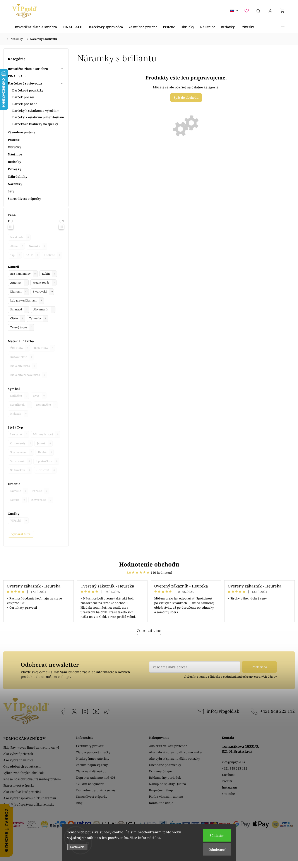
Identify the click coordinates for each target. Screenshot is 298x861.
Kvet (39, 396)
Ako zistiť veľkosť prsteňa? (22, 792)
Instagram (85, 711)
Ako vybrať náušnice (18, 760)
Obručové (45, 470)
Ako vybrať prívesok (18, 754)
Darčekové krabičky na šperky (35, 124)
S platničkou (47, 461)
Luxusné (18, 434)
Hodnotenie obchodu (149, 564)
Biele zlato (43, 348)
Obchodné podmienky (165, 765)
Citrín (16, 318)
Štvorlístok (20, 404)
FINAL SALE (17, 76)
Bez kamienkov (23, 274)
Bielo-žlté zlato (22, 366)
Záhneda (37, 318)
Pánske (39, 491)
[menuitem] (36, 27)
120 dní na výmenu (90, 784)
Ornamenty (20, 443)
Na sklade (19, 237)
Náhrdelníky (17, 176)
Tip (15, 255)
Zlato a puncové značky (93, 752)
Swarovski (43, 291)
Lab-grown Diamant (26, 300)
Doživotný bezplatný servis (95, 790)
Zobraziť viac (149, 630)
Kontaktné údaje (161, 803)
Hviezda (18, 413)
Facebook (63, 711)
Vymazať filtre (21, 534)
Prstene (14, 140)
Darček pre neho (25, 104)
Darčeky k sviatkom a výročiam (35, 110)
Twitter (227, 781)
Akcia (16, 246)
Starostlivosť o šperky (24, 198)
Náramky (15, 184)
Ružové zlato (21, 357)
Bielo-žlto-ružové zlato (27, 375)
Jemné (44, 443)
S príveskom (21, 452)
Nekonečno (46, 404)
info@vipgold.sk (223, 711)
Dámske (18, 491)
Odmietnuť (217, 849)
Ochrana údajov (161, 771)
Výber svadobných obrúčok (23, 773)
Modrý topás (44, 282)
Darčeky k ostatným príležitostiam (38, 117)
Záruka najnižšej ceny (92, 765)
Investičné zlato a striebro (28, 69)
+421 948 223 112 (277, 711)
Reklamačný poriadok (165, 777)
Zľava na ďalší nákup (91, 771)
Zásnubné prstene (22, 132)
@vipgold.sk (107, 711)
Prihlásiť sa (259, 667)
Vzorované (20, 461)
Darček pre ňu (23, 97)
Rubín (48, 274)
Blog (79, 803)
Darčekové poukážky (27, 90)
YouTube (96, 711)
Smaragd (18, 309)
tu (158, 837)
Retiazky (14, 162)
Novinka (37, 246)
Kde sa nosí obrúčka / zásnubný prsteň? (32, 779)
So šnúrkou (20, 470)
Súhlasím (217, 835)
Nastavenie (77, 847)
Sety (11, 191)
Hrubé (45, 452)
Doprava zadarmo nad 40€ (95, 777)
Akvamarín (43, 309)
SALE (32, 255)
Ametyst (18, 282)
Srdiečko (18, 396)
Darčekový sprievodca (25, 83)
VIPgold (18, 520)
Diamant (19, 291)
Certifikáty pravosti (90, 746)
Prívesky (14, 169)
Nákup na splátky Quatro (167, 784)
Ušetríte (52, 255)
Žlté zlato (19, 348)
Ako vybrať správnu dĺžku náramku (29, 798)
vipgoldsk (74, 711)
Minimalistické (45, 434)
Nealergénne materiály (92, 758)
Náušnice (15, 154)
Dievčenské (41, 500)
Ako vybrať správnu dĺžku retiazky (28, 804)
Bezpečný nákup (161, 790)
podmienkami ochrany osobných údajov (250, 676)
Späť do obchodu (186, 97)
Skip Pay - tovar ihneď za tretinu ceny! (31, 747)
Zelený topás (21, 327)
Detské (17, 500)
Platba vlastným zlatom (166, 796)
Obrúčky (14, 147)
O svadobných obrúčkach (22, 766)
